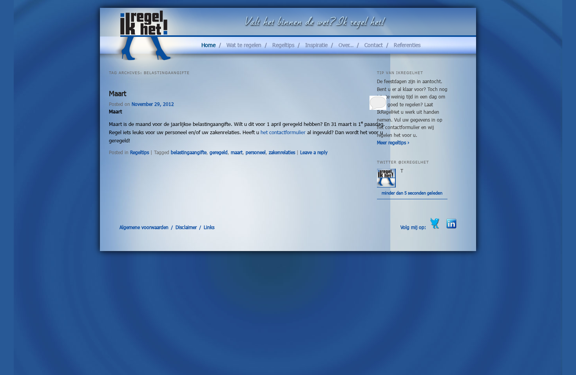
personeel (256, 152)
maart (237, 152)
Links (209, 227)
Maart (117, 93)
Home (208, 45)
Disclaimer (186, 227)
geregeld (219, 152)
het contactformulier (283, 132)
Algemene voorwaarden (144, 227)
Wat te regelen (243, 45)
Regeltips (283, 45)
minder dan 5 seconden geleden (412, 192)
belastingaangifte (188, 152)
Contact (373, 45)
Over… (346, 45)
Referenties (407, 45)
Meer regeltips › (393, 142)
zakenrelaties (282, 152)
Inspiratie (316, 45)
